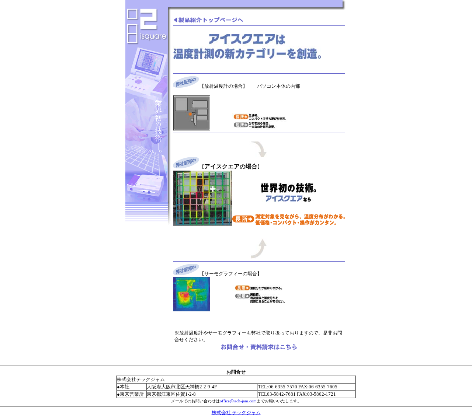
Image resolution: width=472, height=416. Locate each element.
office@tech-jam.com (238, 401)
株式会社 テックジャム (236, 412)
